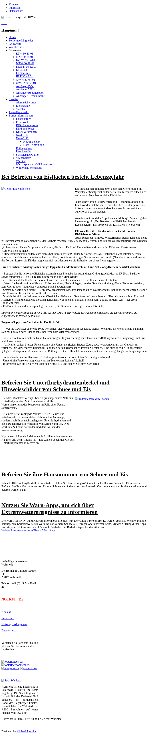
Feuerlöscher (23, 122)
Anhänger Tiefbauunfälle (30, 95)
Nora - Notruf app (33, 144)
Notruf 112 (22, 138)
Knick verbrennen (26, 131)
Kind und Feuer (25, 128)
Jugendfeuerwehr (19, 112)
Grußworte (15, 43)
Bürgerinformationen (21, 115)
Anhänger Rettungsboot (29, 92)
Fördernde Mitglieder (21, 40)
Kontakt (13, 4)
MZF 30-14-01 (24, 56)
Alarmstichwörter (26, 102)
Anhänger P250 (25, 86)
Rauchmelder (23, 151)
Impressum (15, 7)
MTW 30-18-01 (25, 63)
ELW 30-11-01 (24, 53)
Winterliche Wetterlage (29, 167)
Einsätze (13, 99)
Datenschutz (16, 11)
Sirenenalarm (23, 157)
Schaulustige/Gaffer (27, 154)
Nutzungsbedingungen (14, 624)
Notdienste (22, 135)
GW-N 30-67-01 (25, 79)
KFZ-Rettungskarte (27, 125)
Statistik (20, 109)
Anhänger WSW (25, 89)
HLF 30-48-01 (24, 76)
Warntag (21, 161)
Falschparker (23, 118)
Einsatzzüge (23, 105)
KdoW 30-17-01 (25, 60)
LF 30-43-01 (23, 69)
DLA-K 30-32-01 (26, 66)
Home (12, 37)
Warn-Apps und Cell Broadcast (34, 164)
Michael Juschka (26, 731)
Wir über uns (16, 47)
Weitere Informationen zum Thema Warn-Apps (28, 530)
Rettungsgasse (24, 148)
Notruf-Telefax (31, 141)
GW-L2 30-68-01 (26, 82)
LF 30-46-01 (23, 73)
